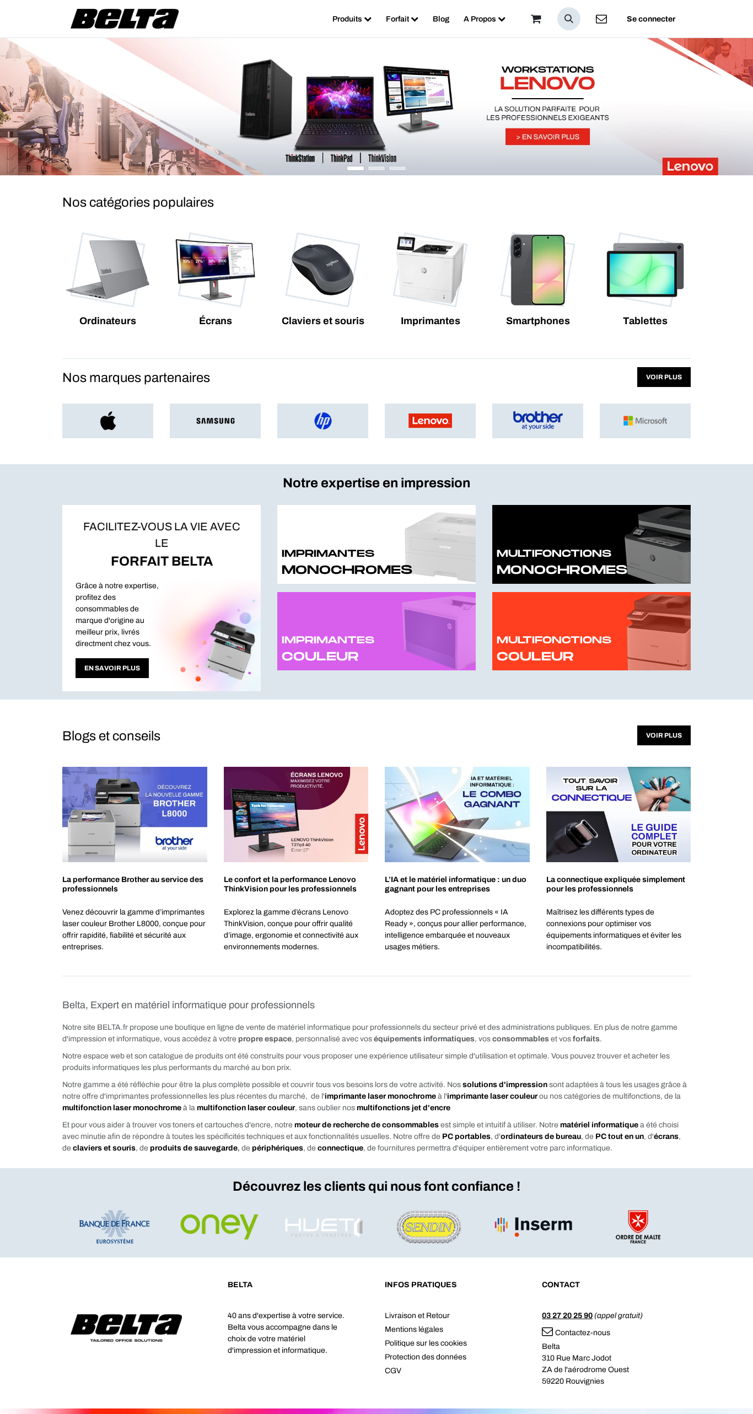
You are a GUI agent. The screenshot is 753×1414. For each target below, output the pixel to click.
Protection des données (425, 1357)
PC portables (466, 1136)
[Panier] (535, 18)
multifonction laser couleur (246, 1108)
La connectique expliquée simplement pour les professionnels (615, 884)
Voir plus (664, 377)
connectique (340, 1148)
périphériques (277, 1148)
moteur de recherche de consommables (366, 1125)
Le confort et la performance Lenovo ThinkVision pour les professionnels (290, 884)
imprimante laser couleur (492, 1096)
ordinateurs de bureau (541, 1136)
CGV (393, 1371)
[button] (568, 18)
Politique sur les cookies (426, 1343)
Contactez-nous (582, 1333)
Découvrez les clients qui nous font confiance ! (376, 1186)
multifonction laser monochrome (121, 1108)
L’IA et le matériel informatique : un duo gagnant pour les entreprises (455, 884)
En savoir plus (112, 668)
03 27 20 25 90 (567, 1315)
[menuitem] (352, 19)
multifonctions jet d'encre (403, 1108)
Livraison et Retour (417, 1315)
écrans (666, 1136)
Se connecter (651, 19)
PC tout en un (619, 1136)
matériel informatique (599, 1125)
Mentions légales (414, 1329)
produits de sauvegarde (195, 1148)
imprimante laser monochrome (380, 1096)
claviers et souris (104, 1148)
